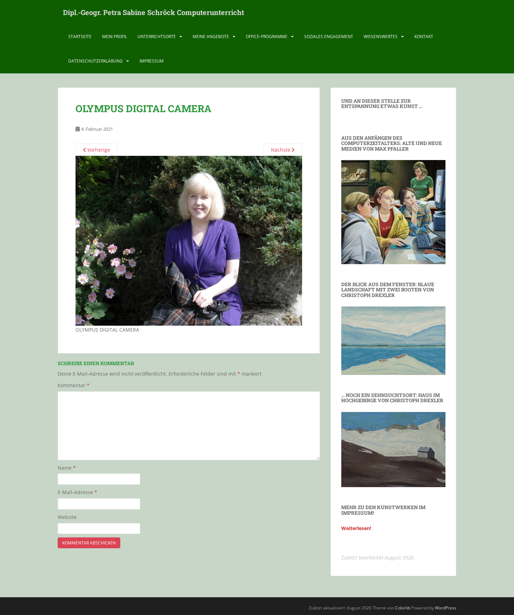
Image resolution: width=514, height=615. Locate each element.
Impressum (152, 61)
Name (67, 467)
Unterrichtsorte (156, 36)
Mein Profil (114, 36)
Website (67, 517)
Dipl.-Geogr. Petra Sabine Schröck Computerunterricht (153, 12)
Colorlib (402, 608)
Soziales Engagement (328, 36)
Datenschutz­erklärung (95, 61)
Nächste (281, 149)
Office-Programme (266, 36)
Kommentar (74, 385)
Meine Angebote (211, 36)
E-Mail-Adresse (77, 492)
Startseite (80, 36)
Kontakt (423, 36)
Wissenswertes (381, 36)
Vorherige (98, 149)
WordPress (445, 608)
